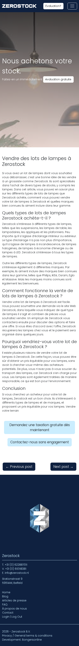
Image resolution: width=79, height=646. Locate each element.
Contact (7, 613)
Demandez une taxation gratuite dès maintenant (39, 427)
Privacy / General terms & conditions (27, 636)
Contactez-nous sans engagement (39, 442)
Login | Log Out (12, 617)
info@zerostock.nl (17, 573)
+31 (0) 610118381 (15, 569)
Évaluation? (53, 6)
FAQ (4, 604)
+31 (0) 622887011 (16, 565)
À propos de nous (14, 608)
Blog (5, 596)
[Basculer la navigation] (72, 6)
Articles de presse (14, 600)
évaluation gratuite (58, 79)
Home (6, 592)
